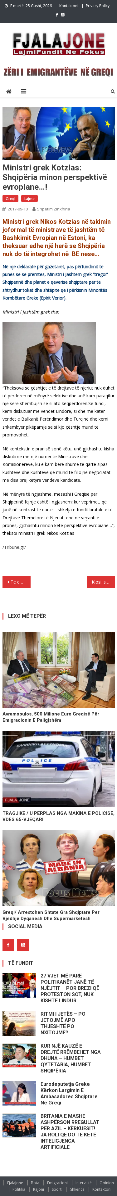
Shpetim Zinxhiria (53, 209)
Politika (18, 1189)
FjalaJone (15, 1182)
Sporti (57, 1189)
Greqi (10, 198)
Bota (35, 1182)
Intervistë (84, 1182)
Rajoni (38, 1189)
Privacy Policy (98, 5)
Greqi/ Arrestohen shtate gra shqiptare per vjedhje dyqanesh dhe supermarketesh (51, 915)
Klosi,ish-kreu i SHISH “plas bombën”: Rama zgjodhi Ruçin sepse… (103, 582)
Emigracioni (57, 1182)
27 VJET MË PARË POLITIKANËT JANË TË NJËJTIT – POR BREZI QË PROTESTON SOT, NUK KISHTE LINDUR (70, 988)
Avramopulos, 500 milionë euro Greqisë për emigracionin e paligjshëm (50, 717)
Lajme (29, 198)
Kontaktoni (68, 5)
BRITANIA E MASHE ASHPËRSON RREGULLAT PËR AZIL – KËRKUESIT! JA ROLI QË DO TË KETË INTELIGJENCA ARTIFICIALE (70, 1131)
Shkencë (77, 1189)
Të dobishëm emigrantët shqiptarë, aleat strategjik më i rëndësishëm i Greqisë (21, 582)
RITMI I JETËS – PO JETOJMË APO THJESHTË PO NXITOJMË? (63, 1023)
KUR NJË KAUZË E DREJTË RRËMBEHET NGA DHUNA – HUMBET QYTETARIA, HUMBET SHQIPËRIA (71, 1058)
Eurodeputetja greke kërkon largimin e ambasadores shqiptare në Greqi (69, 1093)
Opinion (107, 1182)
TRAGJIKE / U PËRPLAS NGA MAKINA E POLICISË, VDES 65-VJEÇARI (58, 816)
